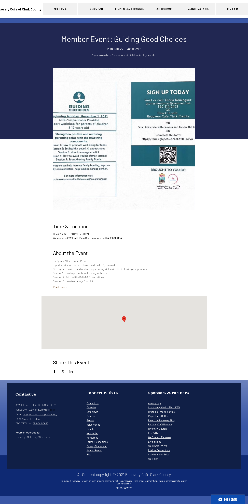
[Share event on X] (62, 371)
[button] (60, 9)
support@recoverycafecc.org (40, 414)
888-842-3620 (40, 423)
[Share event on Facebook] (54, 371)
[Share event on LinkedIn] (71, 371)
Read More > (60, 287)
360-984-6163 (32, 418)
